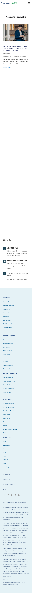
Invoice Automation (8, 365)
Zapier (5, 425)
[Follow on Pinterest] (11, 495)
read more (7, 67)
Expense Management (9, 312)
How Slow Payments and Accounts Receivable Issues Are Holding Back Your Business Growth (15, 98)
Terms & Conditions (9, 485)
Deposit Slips (6, 320)
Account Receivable (8, 305)
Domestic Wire (7, 369)
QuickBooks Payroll (8, 411)
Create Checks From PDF (10, 429)
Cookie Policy (7, 490)
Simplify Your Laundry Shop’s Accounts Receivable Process (15, 202)
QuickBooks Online (8, 403)
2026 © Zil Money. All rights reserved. (15, 502)
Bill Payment (6, 347)
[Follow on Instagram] (15, 495)
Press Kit (5, 463)
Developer (6, 448)
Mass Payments (7, 350)
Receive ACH (7, 392)
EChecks (5, 361)
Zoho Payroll (6, 418)
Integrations (6, 309)
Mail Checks (6, 358)
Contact (5, 459)
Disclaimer (6, 475)
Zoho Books (6, 414)
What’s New (6, 445)
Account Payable (8, 302)
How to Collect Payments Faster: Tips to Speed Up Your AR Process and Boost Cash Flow (15, 48)
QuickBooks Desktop (9, 407)
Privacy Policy (7, 480)
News (4, 456)
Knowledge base (8, 467)
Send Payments (7, 340)
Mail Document (7, 323)
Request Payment (8, 377)
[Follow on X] (4, 495)
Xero (4, 432)
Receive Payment (8, 343)
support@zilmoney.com (17, 260)
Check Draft (6, 385)
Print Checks (6, 354)
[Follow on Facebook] (8, 495)
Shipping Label (7, 327)
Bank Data (6, 316)
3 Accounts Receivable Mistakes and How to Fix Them (16, 151)
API (4, 331)
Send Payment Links (9, 381)
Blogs (4, 441)
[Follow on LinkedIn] (18, 495)
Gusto (5, 422)
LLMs (4, 452)
